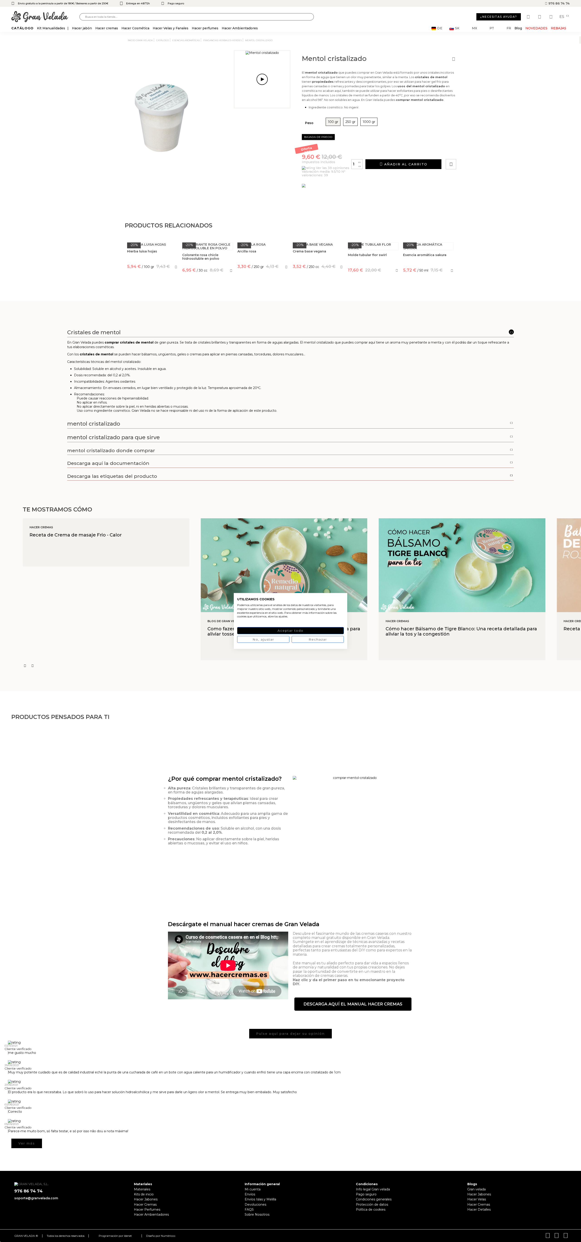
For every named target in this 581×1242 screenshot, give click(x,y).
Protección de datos (372, 1204)
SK (457, 28)
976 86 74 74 (558, 3)
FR (509, 28)
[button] (352, 1004)
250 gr (350, 122)
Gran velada (476, 1189)
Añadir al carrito (405, 164)
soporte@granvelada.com (36, 1198)
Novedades (536, 28)
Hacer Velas (476, 1199)
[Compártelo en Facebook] (473, 151)
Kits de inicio (144, 1194)
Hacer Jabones (146, 1199)
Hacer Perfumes (147, 1209)
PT (492, 28)
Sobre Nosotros (257, 1214)
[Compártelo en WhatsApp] (468, 151)
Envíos (250, 1194)
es (562, 17)
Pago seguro (366, 1194)
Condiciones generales (373, 1199)
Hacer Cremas (145, 1204)
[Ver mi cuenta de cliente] (540, 16)
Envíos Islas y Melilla (260, 1199)
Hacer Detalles (479, 1209)
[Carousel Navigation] (302, 665)
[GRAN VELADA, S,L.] (45, 17)
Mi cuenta (253, 1189)
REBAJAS (558, 28)
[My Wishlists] (528, 16)
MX (474, 28)
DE (440, 28)
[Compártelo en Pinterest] (478, 151)
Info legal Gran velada (373, 1189)
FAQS (249, 1209)
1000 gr (369, 122)
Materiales (142, 1189)
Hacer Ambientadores (151, 1214)
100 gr (333, 122)
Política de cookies (370, 1209)
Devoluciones (255, 1204)
